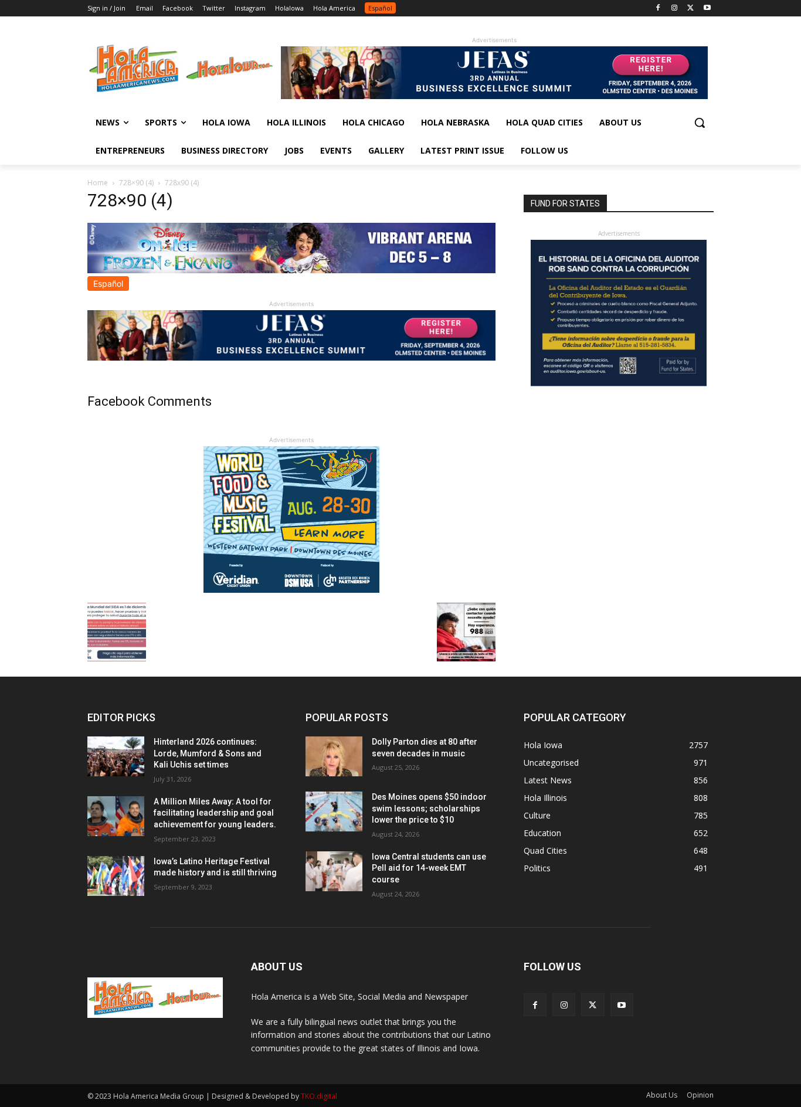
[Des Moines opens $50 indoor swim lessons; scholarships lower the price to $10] (334, 811)
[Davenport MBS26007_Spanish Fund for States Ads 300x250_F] (619, 383)
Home (97, 183)
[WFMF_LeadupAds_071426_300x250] (291, 590)
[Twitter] (690, 8)
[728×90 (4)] (291, 270)
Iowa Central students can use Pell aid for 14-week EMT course (429, 868)
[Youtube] (707, 8)
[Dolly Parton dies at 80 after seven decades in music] (334, 756)
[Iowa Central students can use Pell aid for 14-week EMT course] (334, 871)
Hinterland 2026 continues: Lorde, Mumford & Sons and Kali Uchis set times (208, 753)
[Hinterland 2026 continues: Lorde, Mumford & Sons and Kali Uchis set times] (115, 756)
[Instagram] (674, 8)
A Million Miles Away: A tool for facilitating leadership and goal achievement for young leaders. (215, 813)
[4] (494, 96)
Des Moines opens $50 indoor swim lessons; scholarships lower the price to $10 (429, 808)
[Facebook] (658, 8)
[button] (699, 122)
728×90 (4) (136, 183)
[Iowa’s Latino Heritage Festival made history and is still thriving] (115, 876)
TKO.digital (319, 1096)
